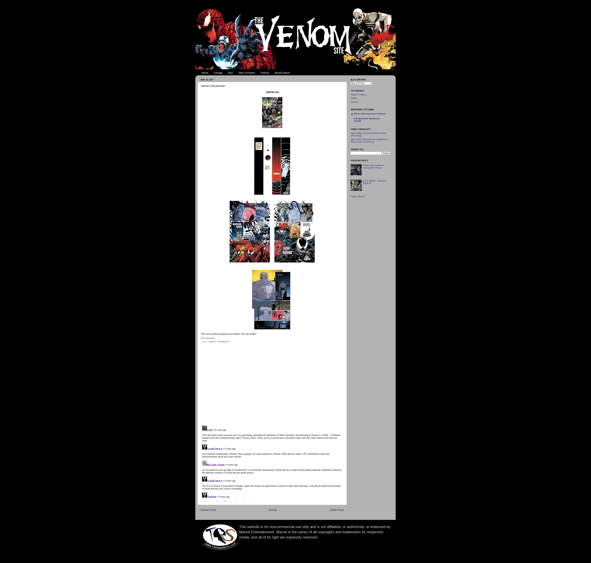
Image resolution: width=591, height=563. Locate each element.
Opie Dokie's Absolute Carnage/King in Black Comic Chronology (369, 140)
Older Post (337, 510)
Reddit (354, 98)
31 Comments (208, 338)
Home (273, 510)
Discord (354, 102)
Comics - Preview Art (219, 341)
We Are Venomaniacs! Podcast (370, 114)
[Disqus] (272, 383)
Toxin (230, 72)
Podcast (265, 72)
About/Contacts (282, 72)
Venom (204, 72)
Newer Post (208, 510)
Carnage (218, 72)
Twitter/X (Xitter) (358, 94)
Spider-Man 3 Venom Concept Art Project (373, 166)
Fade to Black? (358, 196)
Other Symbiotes (246, 72)
